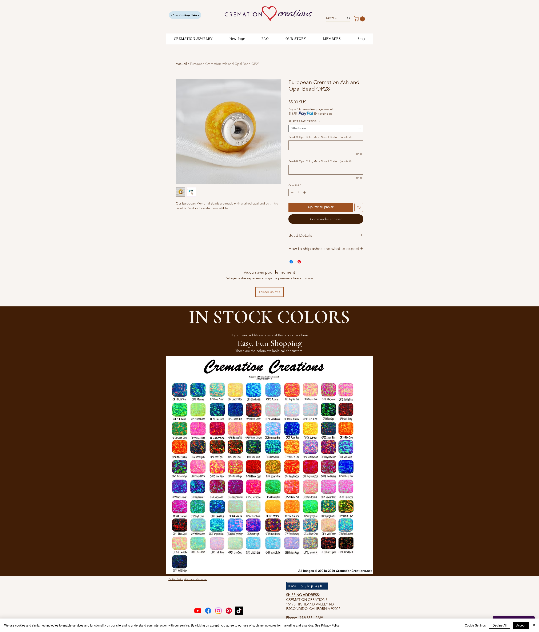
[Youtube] (198, 611)
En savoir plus (323, 113)
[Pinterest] (229, 611)
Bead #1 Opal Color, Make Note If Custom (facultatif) (319, 137)
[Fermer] (533, 625)
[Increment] (304, 192)
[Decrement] (291, 192)
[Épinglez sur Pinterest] (299, 261)
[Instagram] (218, 611)
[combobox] (325, 128)
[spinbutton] (298, 192)
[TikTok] (239, 611)
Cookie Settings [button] (475, 625)
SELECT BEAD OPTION (304, 121)
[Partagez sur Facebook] (291, 261)
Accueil (181, 64)
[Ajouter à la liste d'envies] (358, 207)
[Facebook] (208, 611)
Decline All (500, 625)
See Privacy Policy (327, 625)
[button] (360, 18)
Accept (520, 625)
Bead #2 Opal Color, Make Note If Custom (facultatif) (319, 161)
